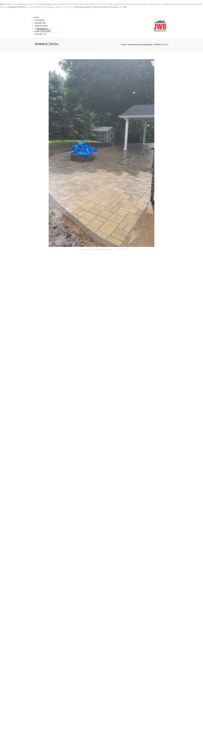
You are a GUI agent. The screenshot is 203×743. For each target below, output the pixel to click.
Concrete (40, 20)
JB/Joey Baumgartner (105, 249)
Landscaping (41, 29)
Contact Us (40, 34)
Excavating (40, 23)
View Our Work (42, 31)
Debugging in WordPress (17, 7)
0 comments (82, 249)
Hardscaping (41, 26)
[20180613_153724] (101, 153)
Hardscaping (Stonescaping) (140, 45)
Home (36, 17)
